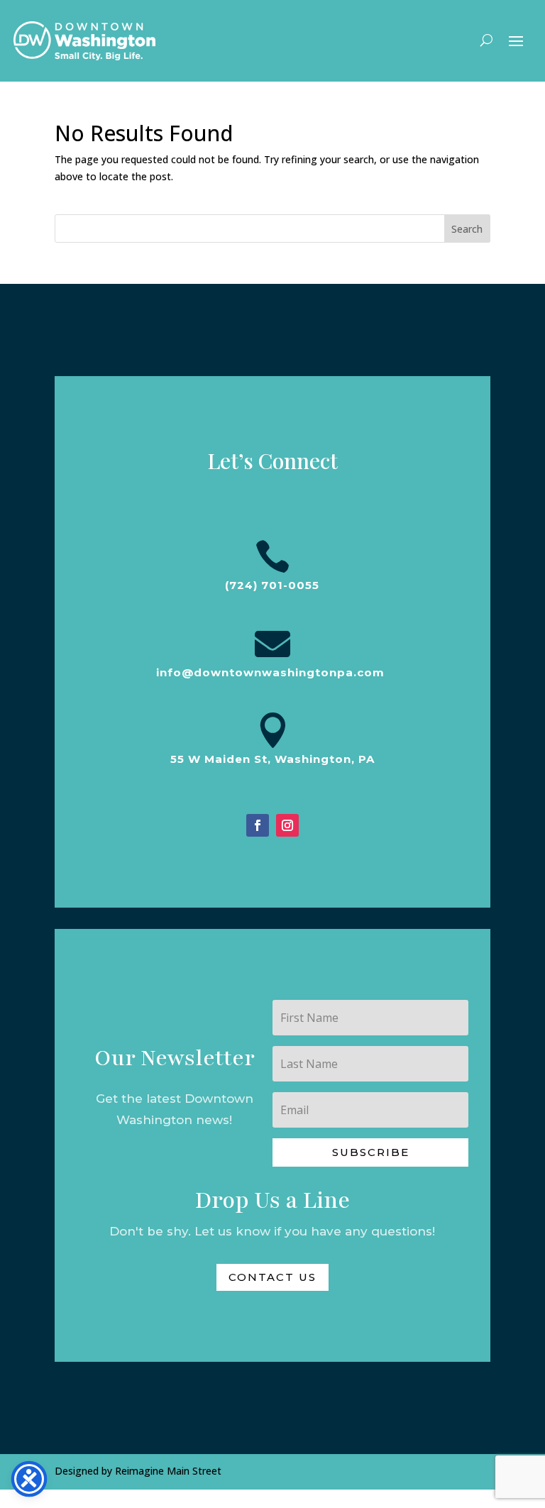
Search (467, 229)
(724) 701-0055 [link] (272, 585)
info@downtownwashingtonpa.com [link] (270, 672)
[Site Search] (486, 39)
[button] (516, 39)
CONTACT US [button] (272, 1277)
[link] (84, 40)
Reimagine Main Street (168, 1470)
